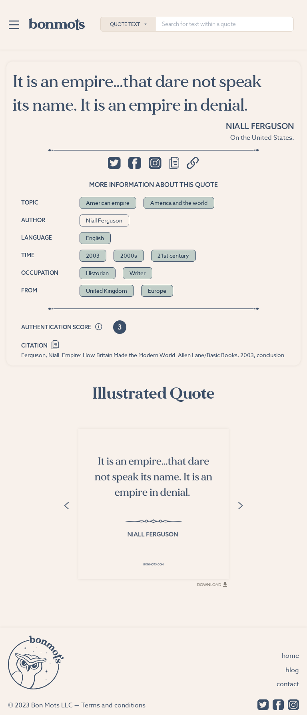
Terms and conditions (113, 705)
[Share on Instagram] (155, 163)
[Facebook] (276, 704)
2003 (93, 255)
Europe (157, 290)
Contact (288, 684)
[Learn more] (98, 327)
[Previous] (66, 505)
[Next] (240, 505)
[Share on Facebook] (134, 163)
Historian (97, 273)
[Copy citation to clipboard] (55, 344)
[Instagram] (291, 704)
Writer (138, 273)
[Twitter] (261, 704)
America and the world (178, 203)
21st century (173, 255)
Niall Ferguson (260, 126)
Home (290, 656)
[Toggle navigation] (14, 25)
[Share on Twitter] (114, 163)
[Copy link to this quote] (193, 163)
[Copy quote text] (174, 163)
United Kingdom (106, 290)
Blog (292, 670)
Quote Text (125, 24)
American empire (108, 203)
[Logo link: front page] (57, 22)
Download (209, 584)
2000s (128, 255)
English (95, 238)
